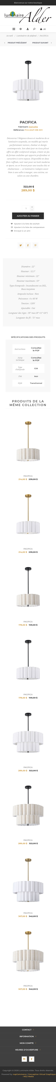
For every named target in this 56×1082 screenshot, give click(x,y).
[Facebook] (31, 1059)
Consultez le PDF (36, 349)
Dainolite (33, 127)
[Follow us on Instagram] (24, 1059)
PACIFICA (28, 476)
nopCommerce (20, 1074)
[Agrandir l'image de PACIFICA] (28, 443)
